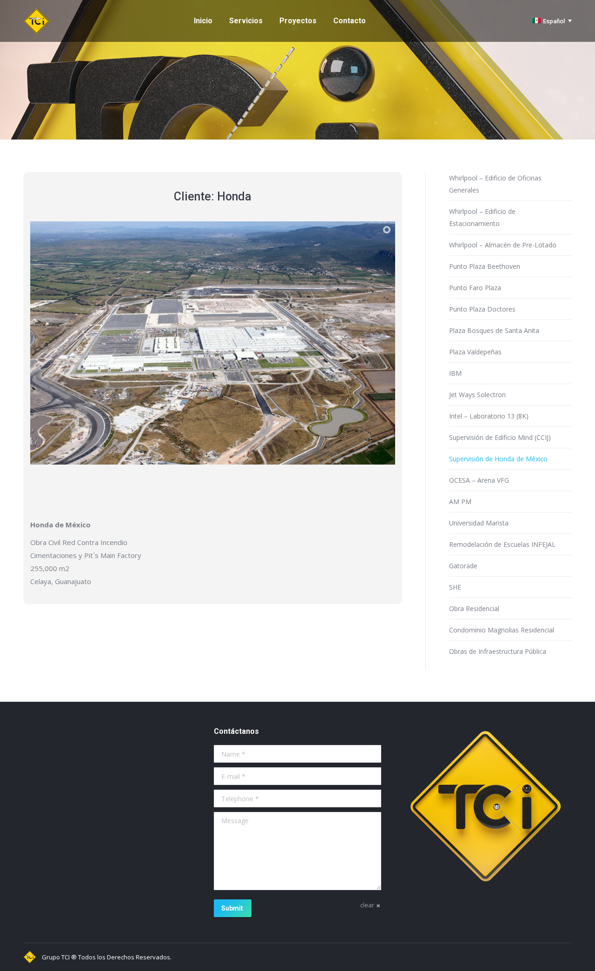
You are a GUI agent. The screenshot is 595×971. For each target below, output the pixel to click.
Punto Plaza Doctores (482, 309)
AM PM (460, 501)
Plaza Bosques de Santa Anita (494, 330)
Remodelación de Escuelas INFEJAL (502, 544)
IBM (455, 373)
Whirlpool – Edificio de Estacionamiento (482, 217)
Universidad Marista (479, 523)
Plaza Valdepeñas (475, 351)
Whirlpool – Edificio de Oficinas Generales (495, 183)
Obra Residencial (474, 608)
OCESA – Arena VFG (479, 480)
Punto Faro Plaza (475, 287)
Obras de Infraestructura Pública (497, 651)
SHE (455, 587)
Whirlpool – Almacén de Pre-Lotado (502, 244)
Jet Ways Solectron (477, 394)
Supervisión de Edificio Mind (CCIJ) (500, 437)
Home (246, 83)
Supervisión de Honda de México (498, 458)
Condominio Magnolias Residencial (501, 629)
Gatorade (463, 565)
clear (367, 905)
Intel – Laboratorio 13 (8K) (489, 416)
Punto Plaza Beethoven (484, 266)
